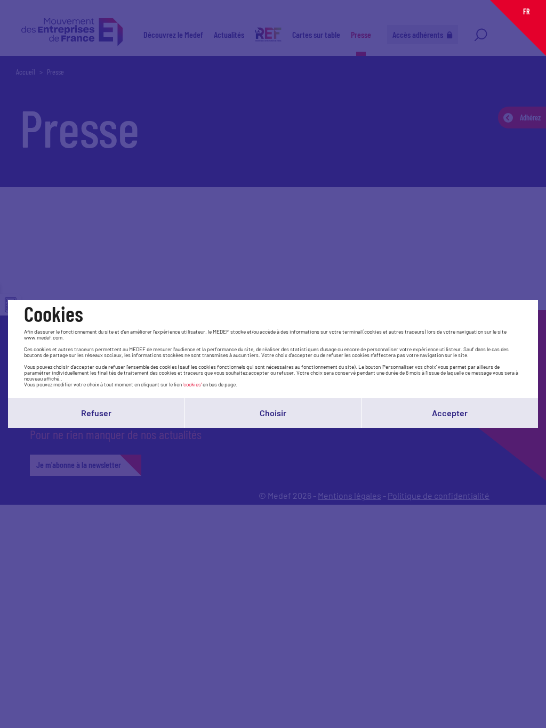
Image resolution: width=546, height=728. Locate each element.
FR (526, 11)
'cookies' (192, 384)
